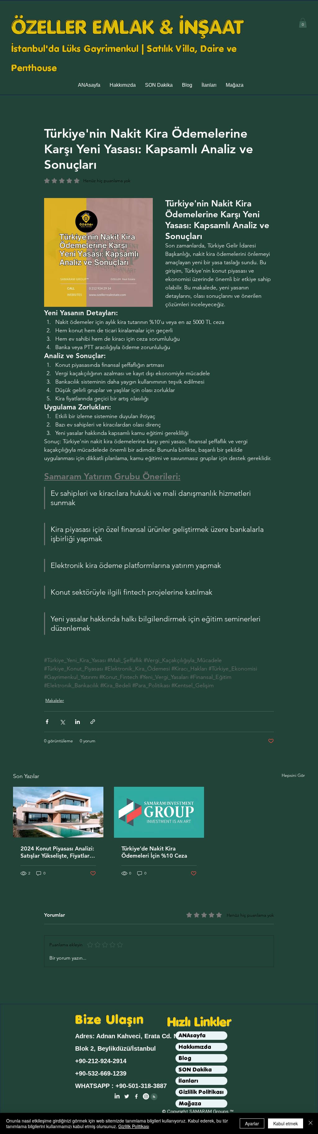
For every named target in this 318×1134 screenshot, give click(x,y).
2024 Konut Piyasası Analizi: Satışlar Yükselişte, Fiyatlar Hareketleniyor (57, 852)
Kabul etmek (285, 1123)
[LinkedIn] (117, 1096)
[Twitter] (127, 1096)
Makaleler (54, 700)
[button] (303, 23)
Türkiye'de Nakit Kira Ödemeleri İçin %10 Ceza (154, 852)
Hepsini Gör (293, 775)
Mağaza (190, 1103)
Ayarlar (252, 1123)
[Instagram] (146, 1096)
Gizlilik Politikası (201, 1092)
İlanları (188, 1081)
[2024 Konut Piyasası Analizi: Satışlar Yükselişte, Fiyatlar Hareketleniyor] (58, 812)
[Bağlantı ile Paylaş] (93, 722)
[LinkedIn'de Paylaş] (77, 722)
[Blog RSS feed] (154, 1097)
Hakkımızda (195, 1047)
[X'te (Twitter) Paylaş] (62, 722)
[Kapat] (310, 1123)
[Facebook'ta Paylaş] (47, 722)
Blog (185, 1058)
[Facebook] (136, 1096)
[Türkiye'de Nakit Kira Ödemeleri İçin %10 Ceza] (159, 812)
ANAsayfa (192, 1035)
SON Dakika (195, 1069)
